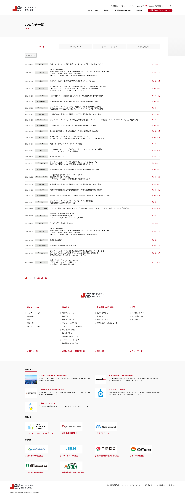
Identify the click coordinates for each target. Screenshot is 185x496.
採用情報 (139, 10)
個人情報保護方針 (113, 485)
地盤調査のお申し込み (70, 343)
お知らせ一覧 (32, 351)
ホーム (29, 278)
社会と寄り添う (102, 319)
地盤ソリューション (69, 313)
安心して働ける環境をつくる (107, 323)
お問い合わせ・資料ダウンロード (160, 10)
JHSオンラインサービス (70, 340)
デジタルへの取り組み (70, 323)
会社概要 (30, 316)
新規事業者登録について (70, 336)
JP (166, 6)
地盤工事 (65, 316)
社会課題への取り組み (123, 10)
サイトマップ (137, 351)
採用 (133, 307)
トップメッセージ (33, 313)
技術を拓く (101, 316)
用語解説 (100, 351)
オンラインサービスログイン (136, 6)
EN (171, 6)
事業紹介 (107, 10)
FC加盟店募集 (67, 333)
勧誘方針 (172, 485)
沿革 (28, 319)
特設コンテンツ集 (33, 326)
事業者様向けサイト (117, 6)
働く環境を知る (137, 316)
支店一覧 (30, 323)
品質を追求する (102, 313)
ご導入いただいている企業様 (72, 326)
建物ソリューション (69, 319)
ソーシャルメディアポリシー (132, 485)
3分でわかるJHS (138, 313)
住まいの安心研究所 (155, 6)
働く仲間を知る (137, 319)
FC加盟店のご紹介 (68, 330)
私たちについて (92, 10)
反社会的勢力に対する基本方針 (155, 485)
